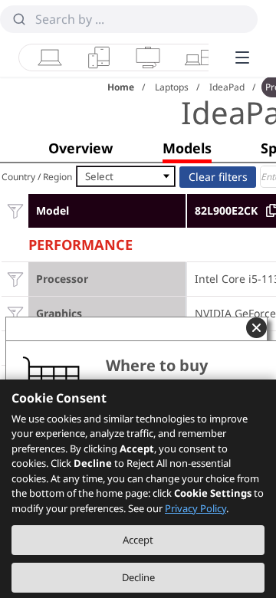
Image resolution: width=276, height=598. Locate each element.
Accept (138, 540)
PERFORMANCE (80, 242)
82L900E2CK (226, 210)
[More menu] (242, 57)
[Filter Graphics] (15, 313)
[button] (80, 148)
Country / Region (37, 176)
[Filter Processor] (15, 278)
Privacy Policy (195, 508)
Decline (138, 577)
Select (99, 176)
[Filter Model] (15, 210)
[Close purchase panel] (256, 327)
